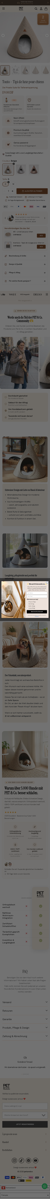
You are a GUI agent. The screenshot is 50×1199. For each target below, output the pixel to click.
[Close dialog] (47, 582)
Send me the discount (37, 612)
